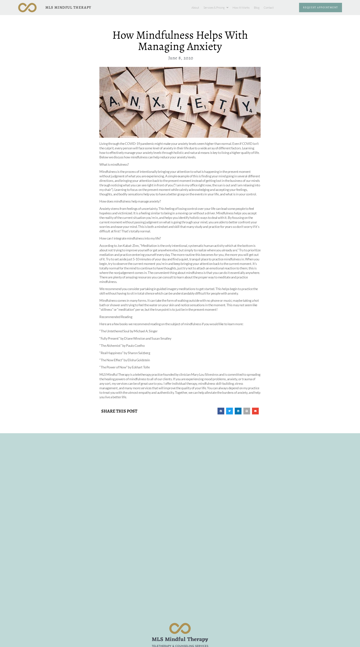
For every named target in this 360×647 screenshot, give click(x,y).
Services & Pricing (214, 7)
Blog (256, 7)
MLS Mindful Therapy (68, 7)
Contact (269, 7)
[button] (221, 411)
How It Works (241, 7)
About (195, 7)
